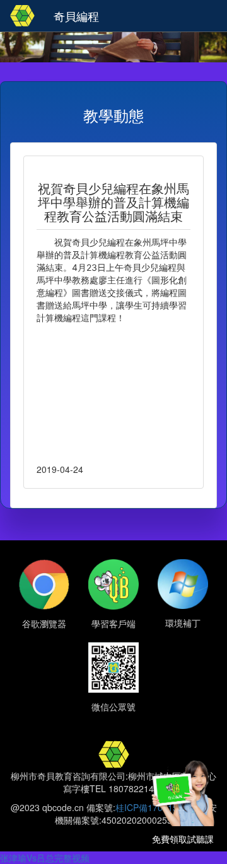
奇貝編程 (76, 16)
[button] (212, 14)
